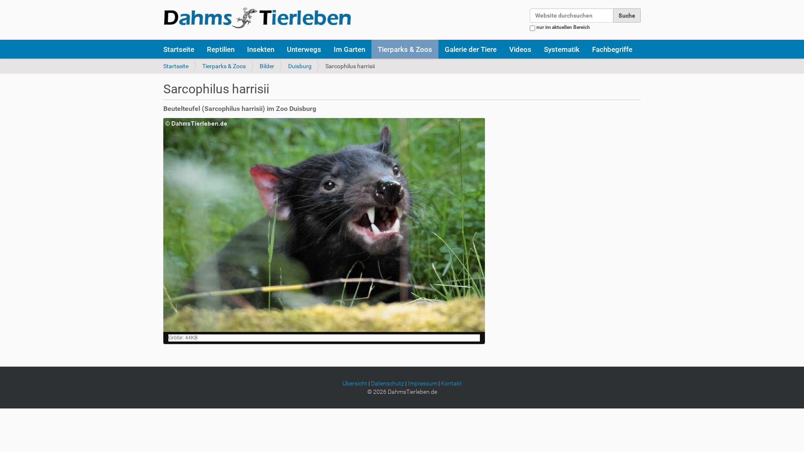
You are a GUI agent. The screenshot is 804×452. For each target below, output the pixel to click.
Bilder (267, 66)
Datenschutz (387, 383)
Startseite (178, 49)
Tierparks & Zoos (405, 49)
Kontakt (451, 383)
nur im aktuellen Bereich (563, 27)
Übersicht (355, 383)
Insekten (260, 49)
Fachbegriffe (612, 49)
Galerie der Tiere (471, 49)
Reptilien (220, 49)
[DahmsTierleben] (257, 17)
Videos (520, 49)
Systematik (562, 49)
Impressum (422, 383)
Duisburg (300, 66)
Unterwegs (304, 49)
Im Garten (349, 49)
